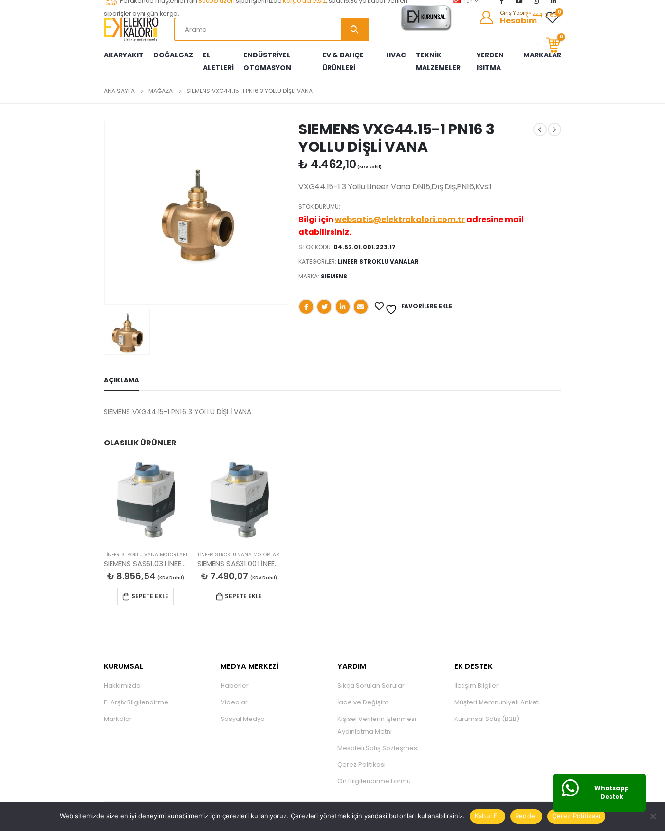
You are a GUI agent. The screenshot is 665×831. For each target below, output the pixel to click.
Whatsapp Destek (611, 792)
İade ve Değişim (362, 702)
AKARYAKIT (124, 55)
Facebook (306, 306)
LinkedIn (343, 306)
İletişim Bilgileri (477, 685)
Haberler (235, 685)
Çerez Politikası (361, 764)
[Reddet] (653, 816)
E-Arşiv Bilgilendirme (136, 702)
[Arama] (354, 29)
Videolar (234, 702)
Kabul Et (487, 816)
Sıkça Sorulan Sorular (371, 685)
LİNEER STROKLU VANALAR (378, 262)
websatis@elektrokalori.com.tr (400, 219)
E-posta (361, 306)
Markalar (118, 718)
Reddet (526, 816)
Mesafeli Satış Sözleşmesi (378, 748)
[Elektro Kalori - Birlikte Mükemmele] (133, 29)
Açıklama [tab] (121, 380)
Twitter (324, 306)
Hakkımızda (122, 685)
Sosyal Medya (243, 718)
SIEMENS (334, 276)
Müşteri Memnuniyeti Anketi (497, 702)
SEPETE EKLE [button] (149, 596)
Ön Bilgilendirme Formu (374, 781)
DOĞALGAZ (173, 55)
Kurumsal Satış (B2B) (486, 718)
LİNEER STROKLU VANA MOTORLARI (145, 554)
